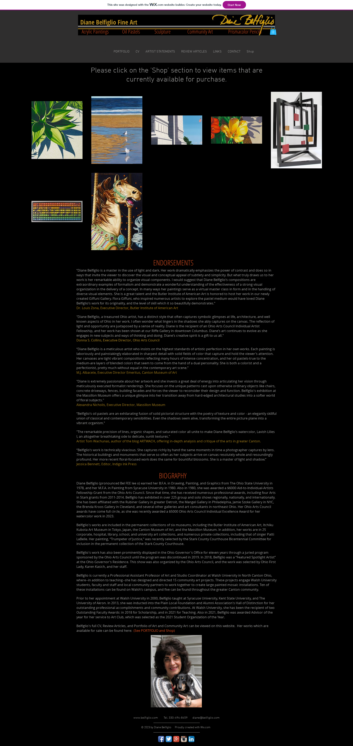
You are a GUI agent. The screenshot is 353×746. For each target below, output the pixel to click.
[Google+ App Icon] (176, 739)
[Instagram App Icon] (184, 739)
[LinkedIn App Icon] (191, 739)
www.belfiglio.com (145, 718)
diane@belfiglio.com (206, 718)
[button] (273, 31)
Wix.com (205, 727)
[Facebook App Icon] (161, 739)
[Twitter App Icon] (169, 739)
